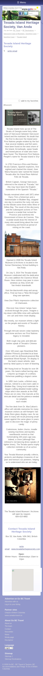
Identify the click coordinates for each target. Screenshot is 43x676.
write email (12, 51)
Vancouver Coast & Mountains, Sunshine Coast (20, 34)
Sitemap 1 (9, 656)
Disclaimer (9, 640)
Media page (9, 637)
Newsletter (9, 632)
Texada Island (22, 37)
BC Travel (16, 30)
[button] (23, 578)
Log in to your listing (12, 604)
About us (8, 623)
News (7, 634)
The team (8, 626)
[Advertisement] (21, 76)
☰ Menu (21, 2)
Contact (8, 629)
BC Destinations (28, 30)
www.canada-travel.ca (13, 615)
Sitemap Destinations (13, 659)
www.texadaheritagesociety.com (25, 549)
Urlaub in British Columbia (15, 613)
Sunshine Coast (9, 37)
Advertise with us (11, 601)
